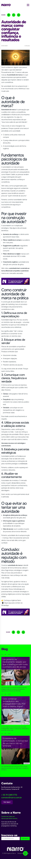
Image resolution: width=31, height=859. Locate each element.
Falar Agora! (7, 802)
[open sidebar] (28, 5)
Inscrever (25, 838)
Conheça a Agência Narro (12, 600)
